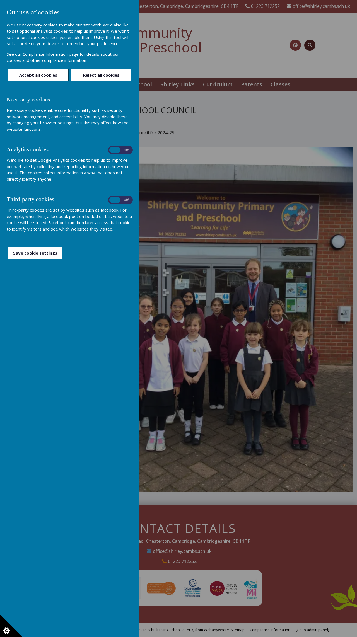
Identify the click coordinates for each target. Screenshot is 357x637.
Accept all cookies (38, 75)
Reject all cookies (101, 75)
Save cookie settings (35, 253)
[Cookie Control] (11, 626)
